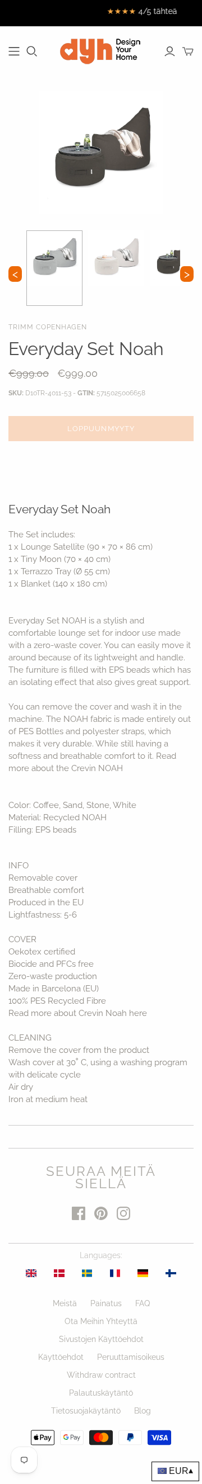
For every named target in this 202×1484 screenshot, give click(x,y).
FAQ (142, 1303)
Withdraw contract (101, 1374)
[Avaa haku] (32, 51)
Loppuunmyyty (100, 428)
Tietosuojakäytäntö (86, 1410)
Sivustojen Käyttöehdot (101, 1339)
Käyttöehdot (61, 1357)
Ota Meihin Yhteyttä (101, 1321)
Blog (142, 1410)
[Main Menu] (14, 51)
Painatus (106, 1303)
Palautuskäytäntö (101, 1392)
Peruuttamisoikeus (130, 1357)
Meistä (65, 1303)
